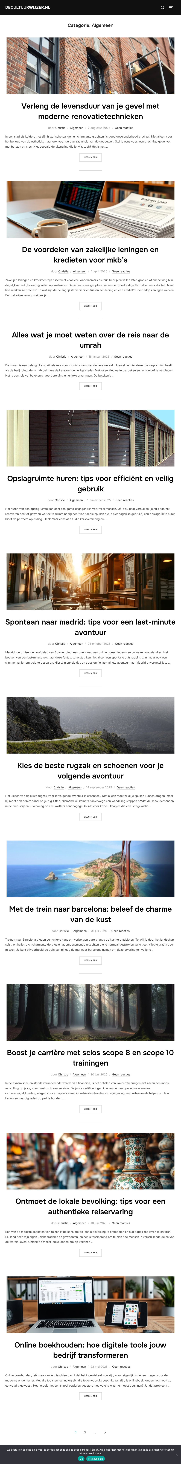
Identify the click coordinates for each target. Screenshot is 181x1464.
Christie (60, 128)
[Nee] (176, 1454)
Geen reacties (124, 128)
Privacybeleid (95, 1458)
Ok (81, 1458)
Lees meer (93, 157)
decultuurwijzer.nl (27, 7)
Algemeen (76, 128)
